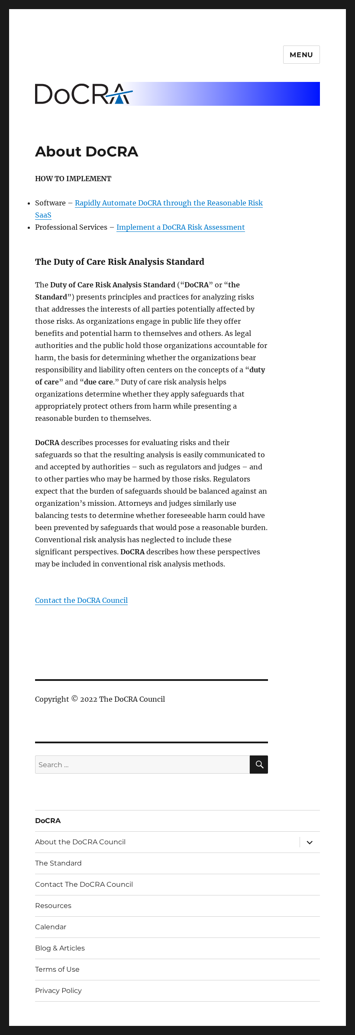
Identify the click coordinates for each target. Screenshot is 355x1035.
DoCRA (48, 821)
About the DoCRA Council (80, 842)
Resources (53, 906)
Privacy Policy (58, 990)
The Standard (58, 863)
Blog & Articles (60, 948)
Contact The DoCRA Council (84, 884)
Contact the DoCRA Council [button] (81, 600)
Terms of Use (57, 969)
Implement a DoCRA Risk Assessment (180, 227)
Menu (301, 55)
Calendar (50, 927)
